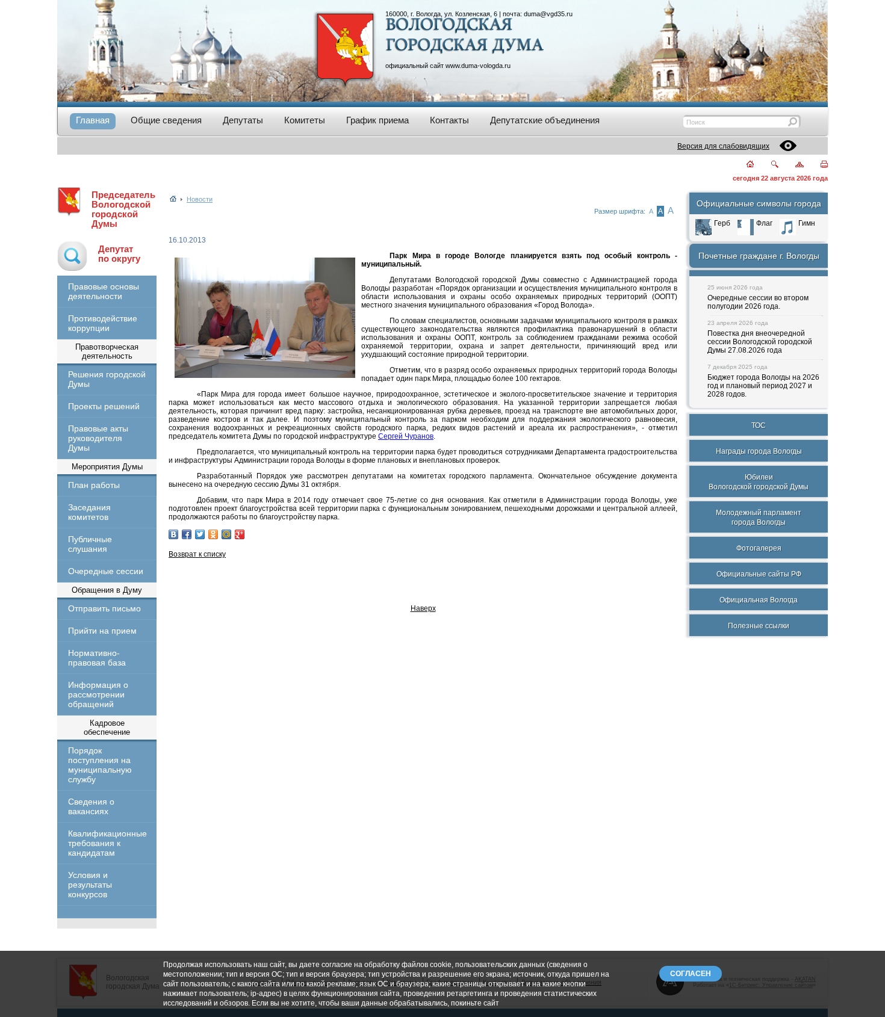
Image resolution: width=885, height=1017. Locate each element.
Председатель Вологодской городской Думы (123, 209)
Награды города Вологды (759, 451)
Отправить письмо (104, 608)
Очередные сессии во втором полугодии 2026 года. (758, 302)
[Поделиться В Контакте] (173, 534)
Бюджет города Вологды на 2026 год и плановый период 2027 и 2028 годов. (763, 385)
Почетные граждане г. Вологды (758, 256)
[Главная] (743, 165)
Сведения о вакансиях (91, 806)
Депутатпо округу (119, 254)
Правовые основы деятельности (103, 291)
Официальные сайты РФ (758, 574)
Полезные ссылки (758, 626)
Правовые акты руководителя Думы (98, 438)
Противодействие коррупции (102, 323)
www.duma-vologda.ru (478, 65)
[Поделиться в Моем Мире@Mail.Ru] (226, 534)
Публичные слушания (90, 544)
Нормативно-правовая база (97, 657)
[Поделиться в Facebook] (186, 534)
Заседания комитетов (89, 512)
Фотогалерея (758, 548)
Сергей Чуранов (405, 436)
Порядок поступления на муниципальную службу (100, 765)
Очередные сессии (105, 571)
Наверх (423, 608)
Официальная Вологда (758, 600)
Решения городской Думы (107, 379)
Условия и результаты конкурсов (90, 884)
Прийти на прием (102, 630)
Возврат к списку (197, 554)
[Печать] (817, 165)
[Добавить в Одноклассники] (213, 534)
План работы (94, 485)
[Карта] (792, 165)
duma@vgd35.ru (548, 13)
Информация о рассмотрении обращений (98, 694)
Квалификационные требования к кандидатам (107, 843)
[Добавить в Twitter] (200, 534)
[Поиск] (767, 165)
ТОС (758, 425)
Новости (200, 199)
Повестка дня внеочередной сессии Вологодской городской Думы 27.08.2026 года (759, 341)
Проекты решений (104, 406)
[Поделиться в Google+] (239, 534)
